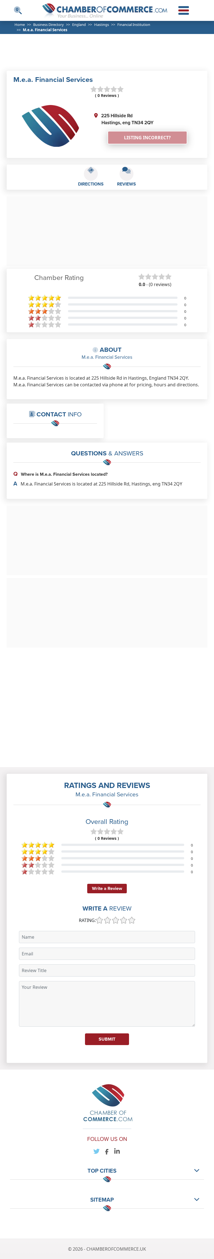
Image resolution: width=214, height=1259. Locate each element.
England (79, 24)
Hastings (101, 24)
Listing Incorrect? (147, 138)
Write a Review (107, 888)
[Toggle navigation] (18, 10)
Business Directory (48, 24)
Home (19, 24)
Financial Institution (133, 24)
